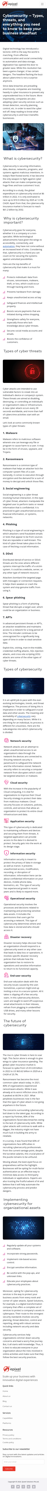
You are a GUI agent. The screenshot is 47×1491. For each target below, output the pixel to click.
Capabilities (8, 1418)
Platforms (7, 1423)
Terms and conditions (12, 1438)
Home (5, 1391)
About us (6, 1396)
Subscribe (9, 1469)
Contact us (7, 1406)
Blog (4, 1401)
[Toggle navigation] (42, 4)
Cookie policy (8, 1442)
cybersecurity (24, 716)
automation (9, 246)
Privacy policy (8, 1435)
